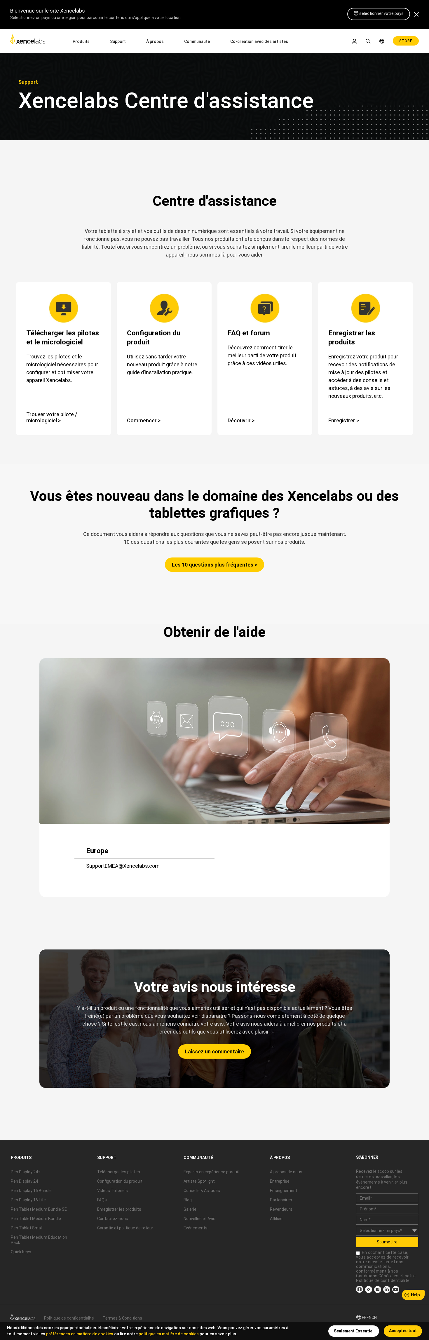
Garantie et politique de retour (125, 1228)
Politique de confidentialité (382, 1280)
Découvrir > (241, 420)
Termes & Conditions (122, 1318)
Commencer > (144, 420)
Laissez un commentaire (214, 1051)
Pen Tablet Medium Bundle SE (39, 1209)
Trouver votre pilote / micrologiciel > (51, 417)
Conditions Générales (377, 1275)
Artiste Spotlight (199, 1181)
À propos (155, 41)
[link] (27, 41)
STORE (405, 41)
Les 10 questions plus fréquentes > (214, 565)
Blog (188, 1200)
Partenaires (281, 1200)
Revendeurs (281, 1209)
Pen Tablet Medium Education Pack (39, 1240)
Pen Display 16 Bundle (31, 1190)
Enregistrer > (343, 420)
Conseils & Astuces (202, 1190)
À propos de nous (286, 1172)
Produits (81, 41)
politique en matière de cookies (169, 1334)
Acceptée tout (403, 1330)
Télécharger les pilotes (118, 1172)
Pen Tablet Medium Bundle (36, 1218)
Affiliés (276, 1218)
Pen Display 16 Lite (28, 1200)
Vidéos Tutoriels (112, 1190)
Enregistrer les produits (119, 1209)
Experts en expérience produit (212, 1172)
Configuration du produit (119, 1181)
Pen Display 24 (24, 1181)
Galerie (190, 1209)
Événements (195, 1228)
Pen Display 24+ (26, 1172)
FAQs (102, 1200)
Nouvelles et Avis (199, 1218)
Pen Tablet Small (27, 1228)
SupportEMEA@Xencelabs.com (123, 866)
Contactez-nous (112, 1218)
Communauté (197, 41)
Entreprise (280, 1181)
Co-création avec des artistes (259, 41)
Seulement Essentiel (354, 1331)
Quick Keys (21, 1252)
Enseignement (283, 1190)
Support (118, 41)
